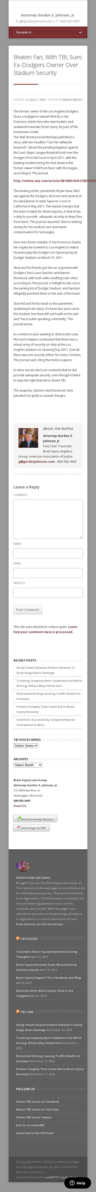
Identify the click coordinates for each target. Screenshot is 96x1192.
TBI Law (26, 1012)
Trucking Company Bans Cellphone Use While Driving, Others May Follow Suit (49, 683)
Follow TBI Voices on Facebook (37, 1101)
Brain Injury (72, 99)
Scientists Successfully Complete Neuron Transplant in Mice (45, 722)
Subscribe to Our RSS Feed (35, 1133)
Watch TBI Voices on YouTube (37, 1109)
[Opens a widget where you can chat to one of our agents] (77, 1183)
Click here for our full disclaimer (39, 924)
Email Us (20, 806)
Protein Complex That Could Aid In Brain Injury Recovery (45, 709)
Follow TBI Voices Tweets (33, 1117)
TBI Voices (29, 938)
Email (17, 563)
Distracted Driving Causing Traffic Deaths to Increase (48, 696)
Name (17, 543)
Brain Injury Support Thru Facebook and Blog (48, 977)
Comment (21, 495)
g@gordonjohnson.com (36, 462)
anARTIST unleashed (61, 1177)
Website (19, 583)
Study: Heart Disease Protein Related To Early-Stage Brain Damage (45, 670)
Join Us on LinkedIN (30, 1125)
